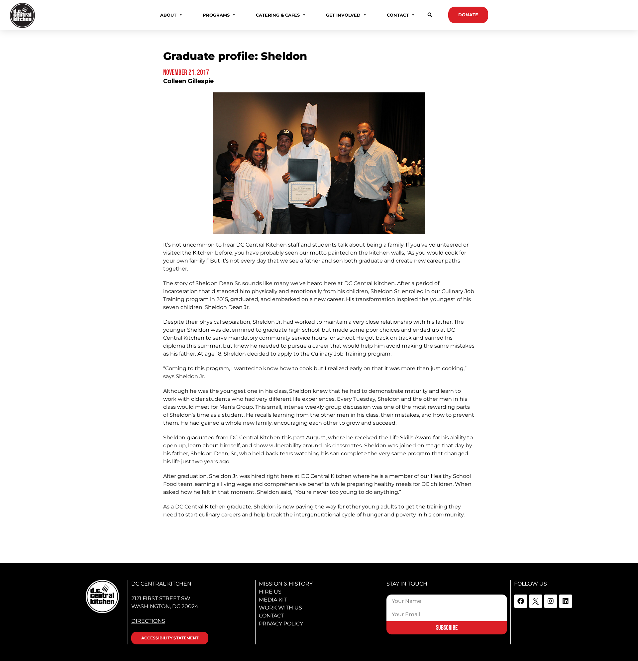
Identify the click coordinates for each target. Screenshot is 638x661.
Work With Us (280, 608)
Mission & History (286, 584)
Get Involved (343, 15)
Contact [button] (398, 15)
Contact (271, 615)
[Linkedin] (565, 601)
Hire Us (270, 592)
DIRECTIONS (148, 621)
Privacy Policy (281, 623)
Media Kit (273, 600)
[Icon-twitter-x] (535, 601)
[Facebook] (520, 601)
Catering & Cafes (278, 15)
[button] (430, 15)
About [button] (168, 15)
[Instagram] (550, 601)
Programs (216, 15)
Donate (468, 14)
